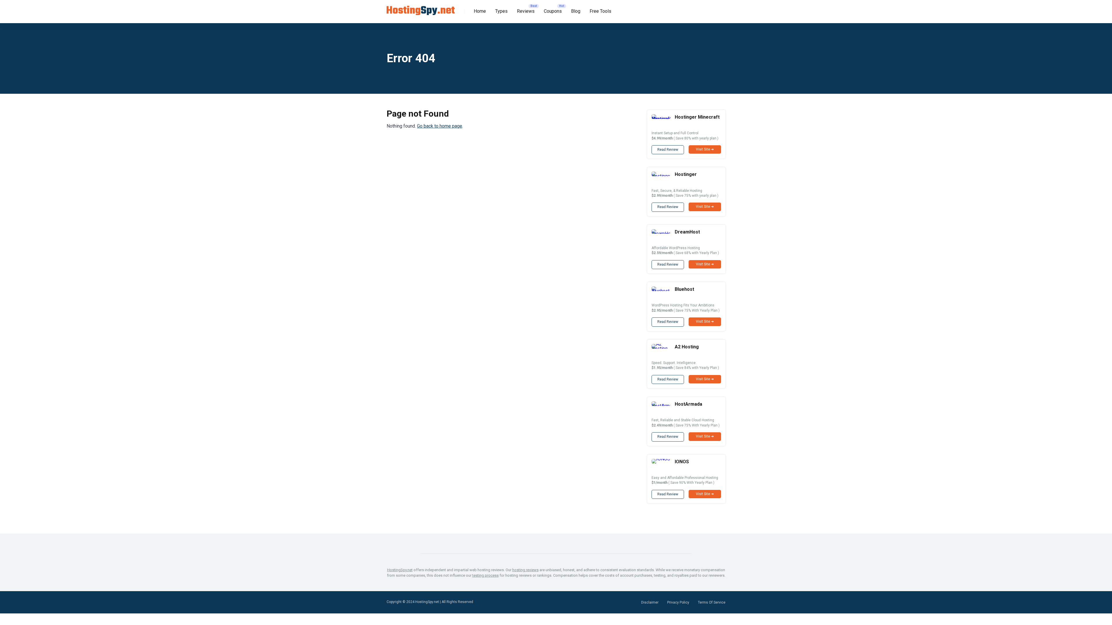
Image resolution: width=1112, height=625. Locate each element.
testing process (485, 575)
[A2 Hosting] (661, 348)
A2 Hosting (687, 347)
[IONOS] (661, 459)
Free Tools (600, 11)
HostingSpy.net (400, 570)
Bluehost (684, 289)
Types (501, 11)
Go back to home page (439, 126)
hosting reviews (525, 570)
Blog (575, 11)
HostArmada (688, 404)
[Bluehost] (661, 291)
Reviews (526, 11)
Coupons (553, 11)
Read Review (667, 150)
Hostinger (686, 174)
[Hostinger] (661, 176)
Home (480, 11)
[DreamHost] (661, 233)
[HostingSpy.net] (421, 8)
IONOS (682, 461)
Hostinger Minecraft (697, 117)
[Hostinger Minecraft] (661, 119)
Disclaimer (650, 602)
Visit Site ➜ (705, 149)
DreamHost (687, 232)
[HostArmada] (661, 406)
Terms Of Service (711, 602)
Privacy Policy (678, 602)
